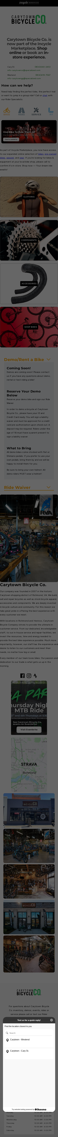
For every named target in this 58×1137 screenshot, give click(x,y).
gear (22, 158)
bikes (41, 154)
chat (45, 95)
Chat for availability (11, 139)
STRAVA (29, 764)
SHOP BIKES (30, 327)
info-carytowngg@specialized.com (24, 78)
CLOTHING (29, 197)
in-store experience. (31, 54)
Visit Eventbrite (29, 729)
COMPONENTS (29, 240)
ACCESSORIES (29, 283)
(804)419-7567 (43, 75)
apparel (10, 158)
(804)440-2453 (43, 67)
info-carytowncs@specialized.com (23, 70)
